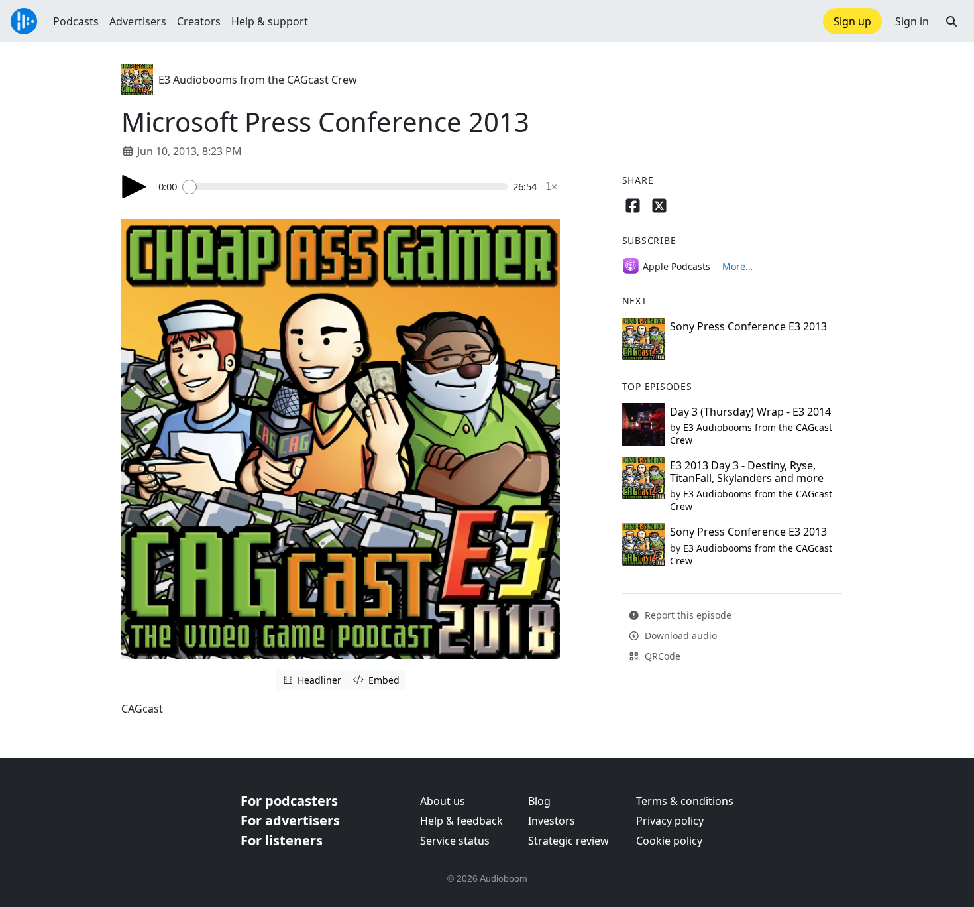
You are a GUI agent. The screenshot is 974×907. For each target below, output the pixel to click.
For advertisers (290, 820)
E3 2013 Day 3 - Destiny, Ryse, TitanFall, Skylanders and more (747, 471)
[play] (134, 186)
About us (442, 801)
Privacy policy (670, 821)
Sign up (852, 21)
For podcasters (289, 801)
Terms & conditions (684, 801)
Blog (539, 801)
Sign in (912, 21)
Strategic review (568, 840)
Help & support (269, 21)
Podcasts (76, 21)
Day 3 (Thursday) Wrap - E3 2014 (750, 411)
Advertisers (137, 21)
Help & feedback (461, 821)
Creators (199, 21)
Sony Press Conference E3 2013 (748, 326)
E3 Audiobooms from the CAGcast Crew (257, 79)
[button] (951, 21)
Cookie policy (669, 840)
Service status (455, 840)
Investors (551, 821)
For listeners (282, 840)
